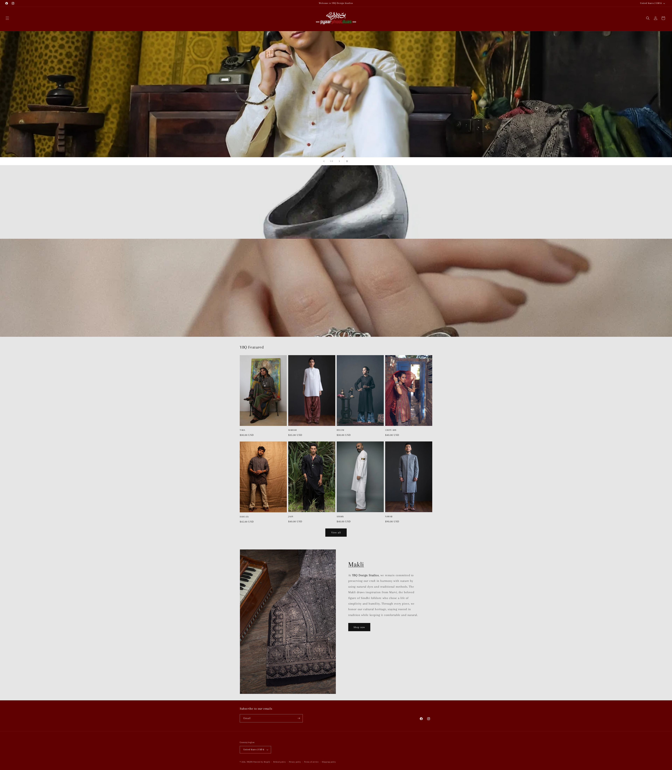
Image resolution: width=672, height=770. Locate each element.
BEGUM (340, 430)
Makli (356, 564)
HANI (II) (244, 516)
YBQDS (250, 762)
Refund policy (279, 762)
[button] (7, 18)
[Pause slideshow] (348, 161)
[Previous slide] (324, 161)
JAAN (290, 516)
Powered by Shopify (261, 762)
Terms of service (311, 762)
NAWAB (389, 516)
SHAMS (340, 516)
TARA (242, 430)
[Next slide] (339, 161)
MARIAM (292, 430)
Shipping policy (329, 762)
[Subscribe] (299, 718)
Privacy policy (295, 762)
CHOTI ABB (390, 430)
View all (336, 532)
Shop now (393, 218)
